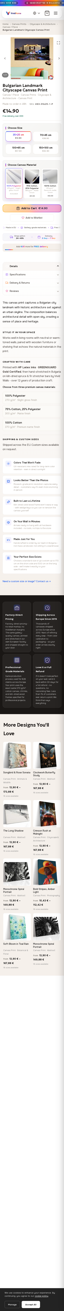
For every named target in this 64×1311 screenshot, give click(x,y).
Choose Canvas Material (22, 164)
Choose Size (15, 127)
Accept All (30, 1304)
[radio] (18, 136)
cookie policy (41, 1296)
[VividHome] (13, 13)
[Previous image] (5, 58)
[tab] (32, 266)
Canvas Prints (19, 24)
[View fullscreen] (58, 42)
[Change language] (36, 13)
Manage (12, 1304)
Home (6, 24)
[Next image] (59, 58)
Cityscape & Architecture (42, 24)
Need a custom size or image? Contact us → (27, 581)
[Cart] (47, 13)
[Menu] (55, 13)
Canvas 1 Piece (10, 27)
